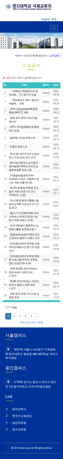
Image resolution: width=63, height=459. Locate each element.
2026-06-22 (56, 179)
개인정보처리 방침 (31, 322)
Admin (46, 92)
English (46, 19)
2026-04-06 (56, 259)
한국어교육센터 (22, 416)
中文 (54, 19)
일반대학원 (19, 422)
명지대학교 (19, 409)
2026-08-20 (56, 111)
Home (18, 55)
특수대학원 (19, 429)
